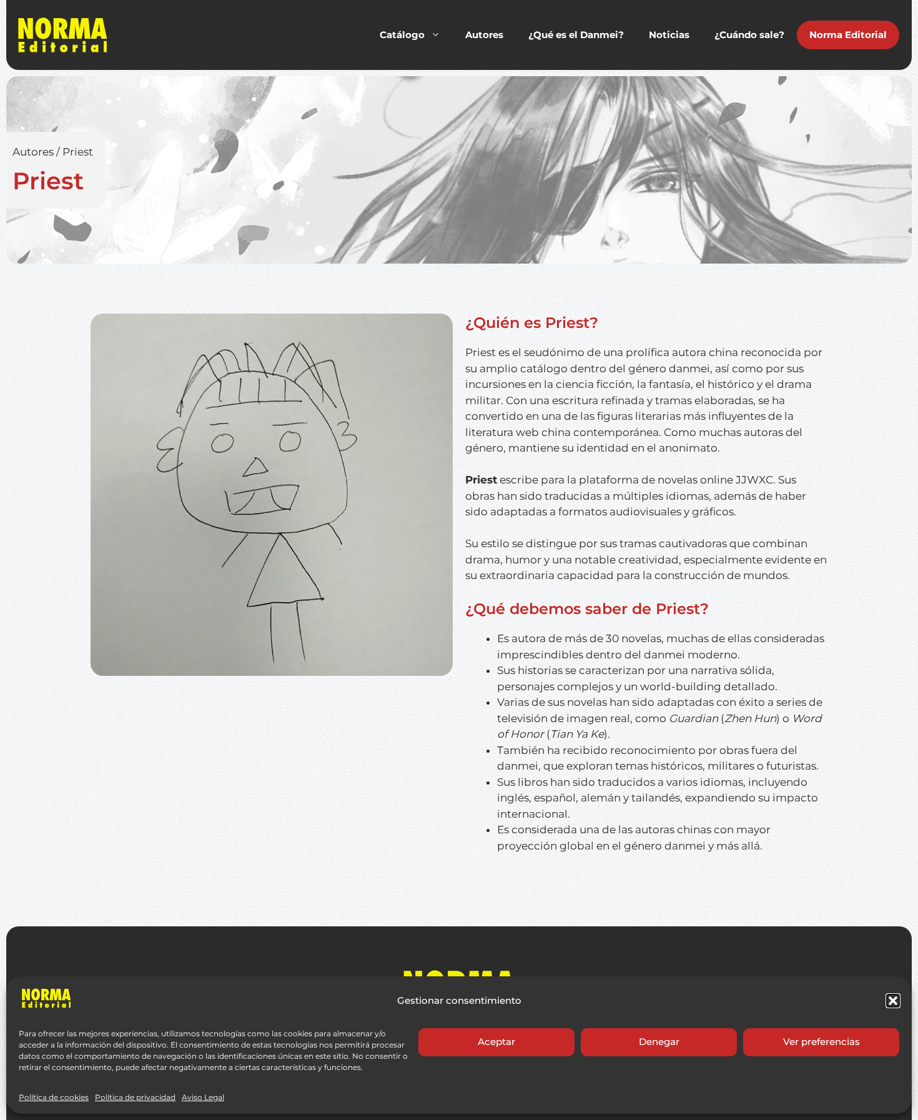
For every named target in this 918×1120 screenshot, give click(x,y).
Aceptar (496, 1042)
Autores (484, 35)
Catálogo (402, 35)
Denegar (659, 1042)
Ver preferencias (821, 1042)
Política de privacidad (135, 1097)
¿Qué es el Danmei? (576, 35)
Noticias (669, 35)
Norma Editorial (848, 35)
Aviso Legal (203, 1097)
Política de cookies (54, 1097)
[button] (893, 1000)
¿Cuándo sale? (749, 35)
